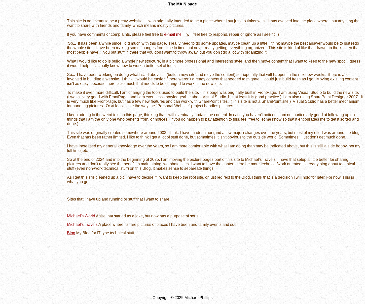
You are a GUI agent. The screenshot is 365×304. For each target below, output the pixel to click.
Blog (71, 233)
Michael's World (81, 216)
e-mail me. (173, 34)
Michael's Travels (82, 224)
